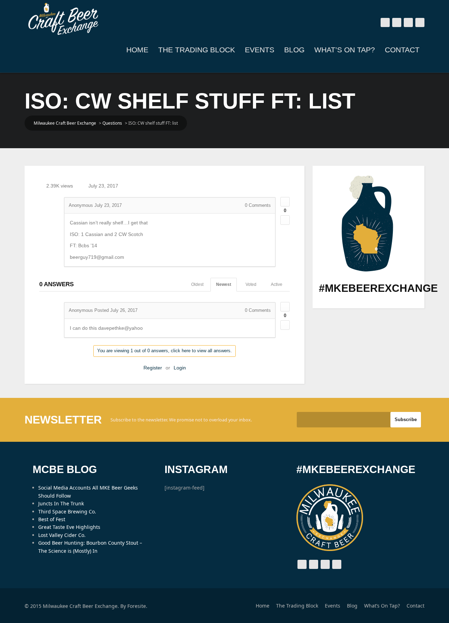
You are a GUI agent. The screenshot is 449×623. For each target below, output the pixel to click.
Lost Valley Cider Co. (62, 535)
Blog (294, 50)
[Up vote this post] (285, 201)
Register (152, 367)
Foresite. (137, 606)
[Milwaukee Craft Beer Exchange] (63, 19)
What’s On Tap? (344, 50)
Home (137, 50)
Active (276, 284)
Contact (402, 50)
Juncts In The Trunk (61, 503)
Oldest (197, 284)
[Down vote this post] (285, 220)
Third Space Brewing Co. (67, 511)
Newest (223, 284)
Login (180, 367)
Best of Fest (51, 519)
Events (259, 50)
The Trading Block (196, 50)
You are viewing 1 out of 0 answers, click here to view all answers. (164, 350)
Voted (251, 284)
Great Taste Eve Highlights (69, 527)
